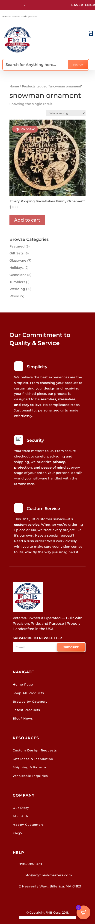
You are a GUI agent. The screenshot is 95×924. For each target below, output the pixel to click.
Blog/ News (23, 718)
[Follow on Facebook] (83, 17)
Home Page (23, 684)
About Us (21, 816)
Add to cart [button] (27, 220)
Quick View (25, 129)
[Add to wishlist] (80, 124)
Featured (17, 246)
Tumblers (17, 282)
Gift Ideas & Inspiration (33, 759)
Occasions (17, 275)
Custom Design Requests (35, 750)
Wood (14, 296)
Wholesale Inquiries (30, 776)
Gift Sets (16, 253)
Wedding (17, 289)
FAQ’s (18, 833)
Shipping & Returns (30, 767)
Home (14, 86)
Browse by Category (30, 701)
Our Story (21, 808)
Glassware (17, 260)
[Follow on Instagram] (90, 17)
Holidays (16, 268)
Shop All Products (28, 693)
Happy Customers (28, 824)
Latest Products (26, 710)
